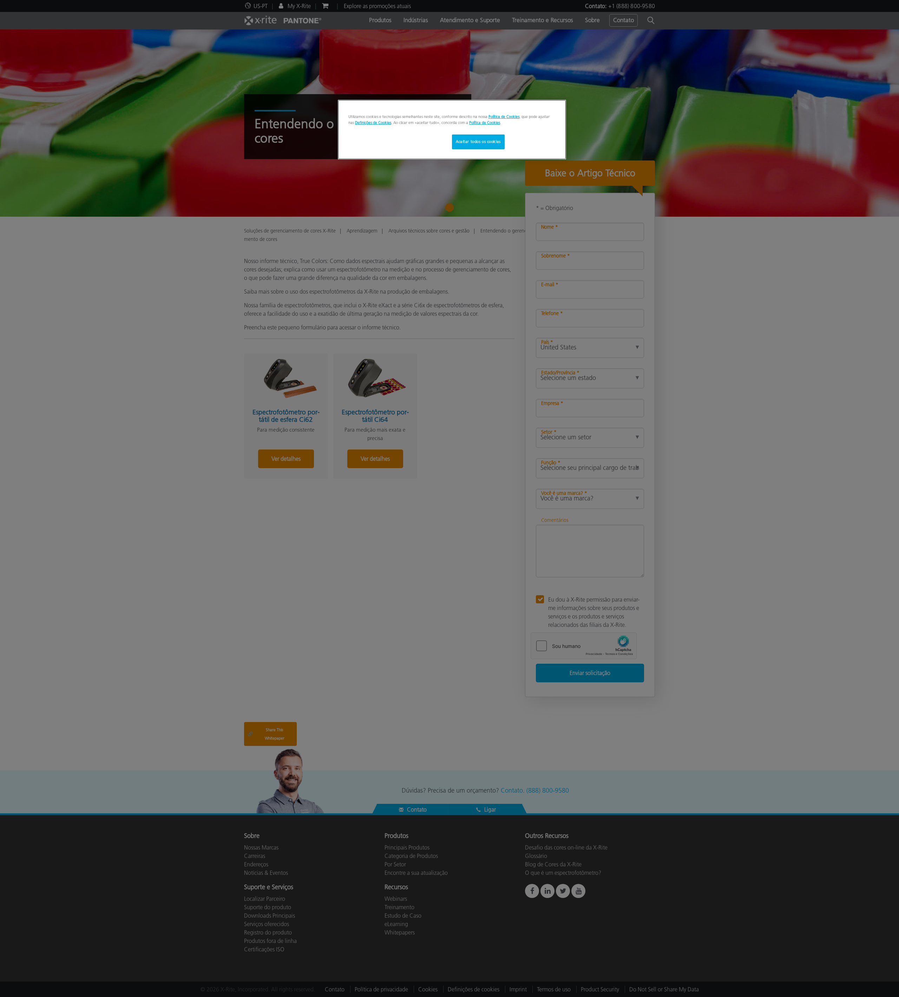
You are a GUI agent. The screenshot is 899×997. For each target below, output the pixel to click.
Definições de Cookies (373, 122)
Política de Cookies (503, 116)
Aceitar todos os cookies (478, 141)
